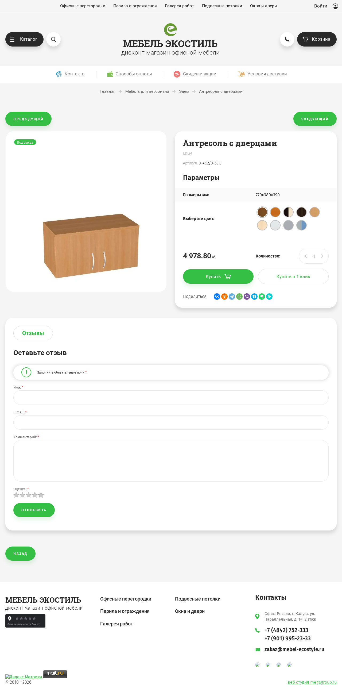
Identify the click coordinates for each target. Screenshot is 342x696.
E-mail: (20, 412)
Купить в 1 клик (293, 276)
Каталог (28, 39)
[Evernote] (262, 296)
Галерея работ (179, 6)
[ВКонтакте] (217, 296)
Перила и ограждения (135, 6)
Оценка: (21, 489)
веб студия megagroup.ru (312, 682)
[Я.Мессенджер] (269, 296)
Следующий (315, 119)
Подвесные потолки (222, 6)
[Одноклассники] (224, 296)
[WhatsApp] (239, 296)
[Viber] (247, 296)
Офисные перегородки (82, 6)
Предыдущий (28, 119)
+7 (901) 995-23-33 (288, 638)
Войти (320, 6)
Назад (20, 554)
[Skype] (254, 296)
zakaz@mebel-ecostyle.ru (294, 649)
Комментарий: (26, 437)
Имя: (18, 387)
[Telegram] (232, 296)
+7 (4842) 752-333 (286, 630)
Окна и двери (263, 6)
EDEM (187, 153)
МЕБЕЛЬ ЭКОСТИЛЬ (170, 43)
